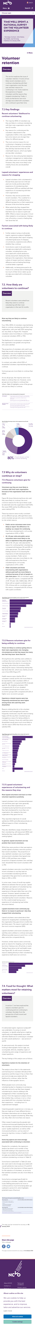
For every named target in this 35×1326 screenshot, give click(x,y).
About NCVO (8, 1283)
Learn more (8, 1311)
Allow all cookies (17, 1316)
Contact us (7, 1286)
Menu (5, 8)
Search (27, 8)
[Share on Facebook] (4, 1248)
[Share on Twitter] (8, 1248)
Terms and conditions (20, 1284)
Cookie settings (17, 1322)
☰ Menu (30, 53)
